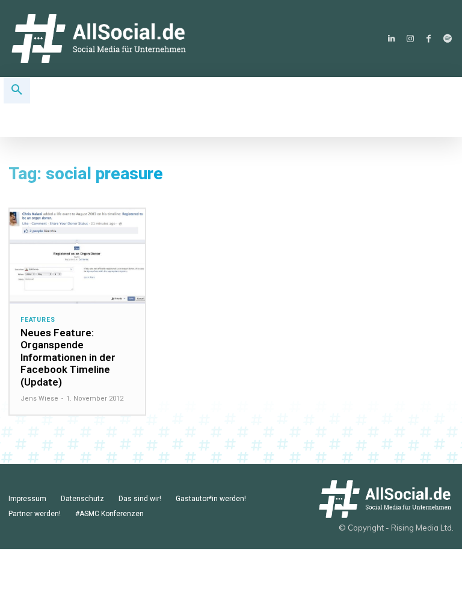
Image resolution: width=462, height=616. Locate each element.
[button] (17, 90)
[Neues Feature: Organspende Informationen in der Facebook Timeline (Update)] (77, 256)
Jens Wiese (39, 398)
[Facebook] (428, 38)
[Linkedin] (391, 38)
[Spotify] (447, 38)
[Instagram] (410, 38)
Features (37, 320)
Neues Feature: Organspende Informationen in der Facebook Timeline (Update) (68, 357)
